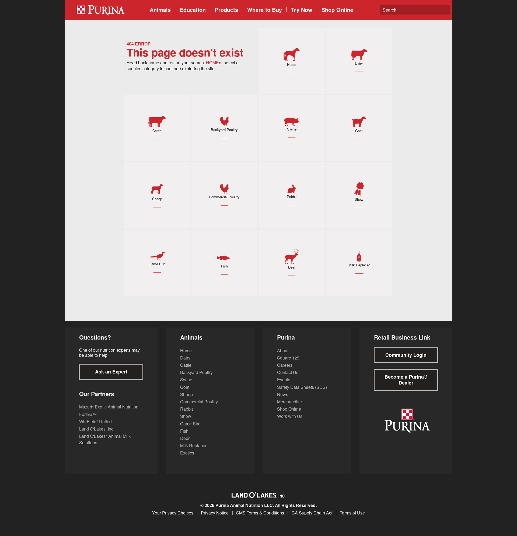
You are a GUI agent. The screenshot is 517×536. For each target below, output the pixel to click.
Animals (160, 9)
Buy (264, 9)
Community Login (406, 354)
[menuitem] (109, 10)
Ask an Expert (111, 371)
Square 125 (288, 358)
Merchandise (289, 402)
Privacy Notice (215, 513)
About (282, 350)
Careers (284, 365)
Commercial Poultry (199, 402)
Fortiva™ (88, 414)
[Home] (111, 10)
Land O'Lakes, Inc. (96, 429)
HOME (212, 62)
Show (185, 416)
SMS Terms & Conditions (260, 513)
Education (193, 9)
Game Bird (190, 424)
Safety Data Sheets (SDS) (302, 387)
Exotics (187, 453)
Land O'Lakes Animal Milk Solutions (105, 439)
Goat (184, 387)
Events (283, 379)
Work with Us (289, 416)
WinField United (95, 421)
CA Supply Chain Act (312, 513)
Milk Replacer (193, 445)
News (282, 394)
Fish (184, 431)
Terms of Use (352, 513)
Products (226, 9)
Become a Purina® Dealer (406, 379)
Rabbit (186, 409)
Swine (186, 379)
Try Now (301, 9)
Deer (185, 438)
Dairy (185, 358)
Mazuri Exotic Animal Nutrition (108, 407)
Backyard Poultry (196, 372)
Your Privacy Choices (172, 513)
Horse (186, 350)
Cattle (185, 365)
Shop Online (337, 9)
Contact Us (287, 372)
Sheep (186, 394)
